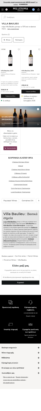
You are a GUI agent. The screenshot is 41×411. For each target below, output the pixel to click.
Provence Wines (10, 260)
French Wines (33, 256)
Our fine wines (20, 256)
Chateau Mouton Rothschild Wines (20, 181)
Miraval (20, 166)
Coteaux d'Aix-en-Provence (8, 74)
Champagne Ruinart (20, 184)
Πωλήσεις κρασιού (7, 256)
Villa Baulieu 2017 (7, 70)
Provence (3, 72)
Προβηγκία (34, 227)
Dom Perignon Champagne (20, 188)
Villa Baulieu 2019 (27, 70)
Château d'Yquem (20, 173)
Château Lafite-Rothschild (20, 177)
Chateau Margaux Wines (20, 162)
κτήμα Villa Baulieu (9, 221)
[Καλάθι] (38, 9)
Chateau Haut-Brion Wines (20, 169)
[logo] (20, 9)
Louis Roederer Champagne (20, 192)
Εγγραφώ (20, 282)
